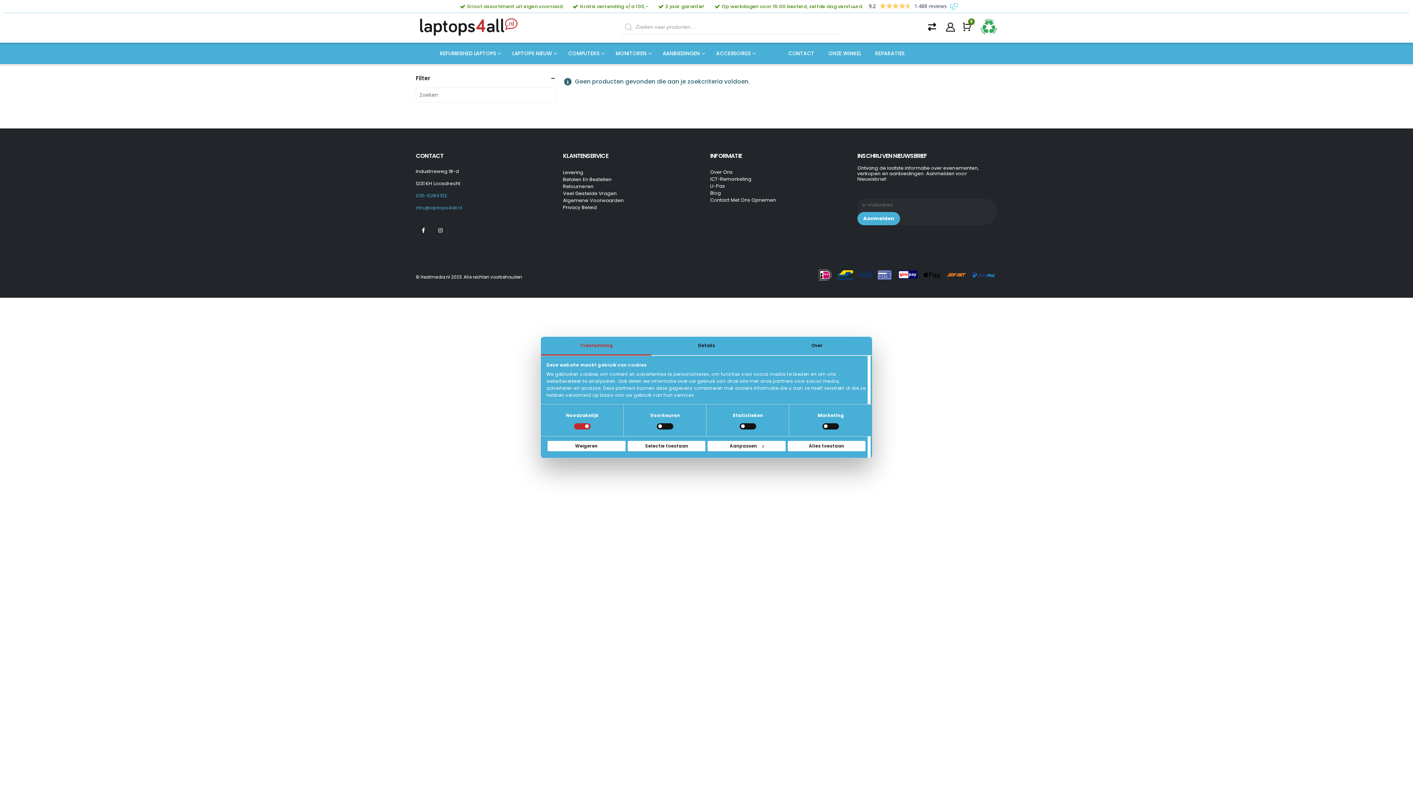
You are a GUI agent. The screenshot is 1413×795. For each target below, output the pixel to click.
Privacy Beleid (580, 207)
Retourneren (578, 186)
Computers (583, 53)
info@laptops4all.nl (439, 207)
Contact (801, 53)
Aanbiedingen (681, 53)
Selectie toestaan (666, 446)
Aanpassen (743, 446)
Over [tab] (816, 345)
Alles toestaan (826, 446)
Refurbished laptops (468, 53)
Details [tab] (706, 345)
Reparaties (889, 53)
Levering (573, 172)
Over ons (721, 172)
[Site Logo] (471, 27)
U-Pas (717, 186)
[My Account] (950, 27)
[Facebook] (423, 230)
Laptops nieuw (532, 53)
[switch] (665, 426)
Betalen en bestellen (587, 179)
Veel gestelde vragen (590, 193)
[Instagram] (440, 230)
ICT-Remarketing (730, 179)
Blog (715, 193)
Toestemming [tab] (596, 345)
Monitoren (631, 53)
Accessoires (733, 53)
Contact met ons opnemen (743, 200)
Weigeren (586, 446)
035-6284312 (431, 195)
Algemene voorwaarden (593, 200)
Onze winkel (844, 53)
